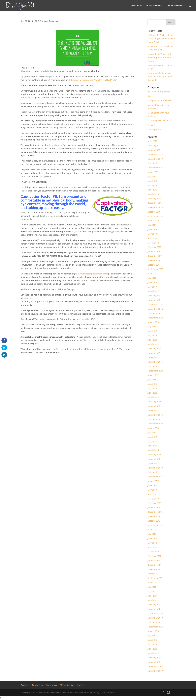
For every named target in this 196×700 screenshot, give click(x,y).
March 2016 (153, 344)
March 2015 (153, 397)
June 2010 (152, 640)
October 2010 (154, 622)
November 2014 (155, 414)
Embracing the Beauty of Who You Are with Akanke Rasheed (160, 76)
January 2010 (154, 662)
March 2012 (153, 551)
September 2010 (155, 626)
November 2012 (155, 516)
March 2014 (153, 450)
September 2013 (155, 476)
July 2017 (152, 278)
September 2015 (155, 370)
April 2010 (152, 648)
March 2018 (153, 242)
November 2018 (155, 207)
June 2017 (152, 282)
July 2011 (152, 587)
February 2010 (154, 657)
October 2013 (154, 472)
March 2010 (153, 653)
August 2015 (153, 375)
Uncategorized (154, 129)
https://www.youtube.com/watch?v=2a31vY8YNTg (92, 80)
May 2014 (152, 441)
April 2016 (152, 339)
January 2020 (154, 150)
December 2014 (155, 410)
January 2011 (154, 609)
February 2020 (154, 145)
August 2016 (153, 322)
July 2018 (152, 225)
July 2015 (152, 379)
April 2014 (152, 445)
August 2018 (153, 220)
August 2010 (153, 631)
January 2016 (154, 353)
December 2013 (155, 463)
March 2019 (153, 194)
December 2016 (155, 304)
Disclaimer (25, 685)
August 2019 (153, 172)
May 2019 (152, 185)
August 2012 (153, 529)
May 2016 (152, 335)
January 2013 (154, 507)
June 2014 (152, 437)
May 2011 (152, 591)
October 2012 (154, 520)
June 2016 (152, 331)
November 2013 (155, 467)
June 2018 (152, 229)
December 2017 (155, 256)
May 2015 (152, 388)
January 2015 (154, 406)
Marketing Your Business (160, 120)
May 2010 (152, 644)
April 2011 (152, 595)
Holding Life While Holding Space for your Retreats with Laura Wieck (161, 38)
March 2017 (153, 291)
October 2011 (154, 573)
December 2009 (155, 666)
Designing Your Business (159, 100)
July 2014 (152, 432)
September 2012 (155, 525)
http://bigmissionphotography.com (91, 273)
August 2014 (153, 428)
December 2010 (155, 613)
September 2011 (155, 578)
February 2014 (154, 454)
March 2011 (153, 600)
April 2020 (152, 141)
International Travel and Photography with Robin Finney (159, 57)
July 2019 (152, 176)
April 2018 (152, 238)
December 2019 (155, 154)
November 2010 (155, 617)
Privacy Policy (37, 685)
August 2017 (153, 273)
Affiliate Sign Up (66, 685)
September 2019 (155, 167)
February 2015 (154, 401)
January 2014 (154, 459)
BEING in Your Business (46, 21)
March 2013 (153, 498)
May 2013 (152, 489)
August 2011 (153, 582)
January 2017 (154, 300)
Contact (79, 685)
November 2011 (155, 569)
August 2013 (153, 481)
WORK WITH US (153, 6)
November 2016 (155, 309)
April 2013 (152, 494)
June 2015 (152, 384)
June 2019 (152, 181)
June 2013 (152, 485)
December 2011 (155, 565)
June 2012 (152, 538)
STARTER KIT (137, 6)
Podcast (151, 125)
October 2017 (154, 264)
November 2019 (155, 159)
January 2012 (154, 560)
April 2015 (152, 392)
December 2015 (155, 357)
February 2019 (154, 198)
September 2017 (155, 269)
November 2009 (155, 670)
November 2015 (155, 361)
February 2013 (154, 503)
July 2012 (152, 534)
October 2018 (154, 211)
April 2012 (152, 547)
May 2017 (152, 287)
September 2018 (155, 216)
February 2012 (154, 556)
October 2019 (154, 163)
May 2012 (152, 542)
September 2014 (155, 423)
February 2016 (154, 348)
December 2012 (155, 512)
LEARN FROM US (175, 6)
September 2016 (155, 317)
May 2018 (152, 233)
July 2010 (152, 635)
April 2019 (152, 189)
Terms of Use (51, 685)
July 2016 (152, 326)
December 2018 (155, 203)
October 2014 (154, 419)
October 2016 (154, 313)
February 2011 (154, 604)
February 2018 (154, 247)
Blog (150, 96)
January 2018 (154, 251)
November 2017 (155, 260)
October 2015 (154, 366)
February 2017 (154, 295)
